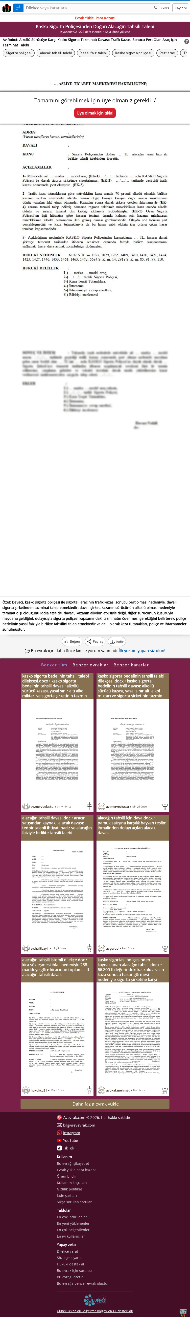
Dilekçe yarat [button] (67, 1251)
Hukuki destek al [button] (70, 1264)
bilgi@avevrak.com (79, 1125)
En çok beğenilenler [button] (73, 1229)
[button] (156, 8)
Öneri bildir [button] (66, 1176)
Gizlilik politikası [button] (70, 1189)
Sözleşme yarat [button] (69, 1257)
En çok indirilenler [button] (72, 1217)
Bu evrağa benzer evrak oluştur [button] (83, 1283)
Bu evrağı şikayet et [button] (73, 1163)
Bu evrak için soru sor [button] (75, 1270)
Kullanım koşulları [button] (72, 1182)
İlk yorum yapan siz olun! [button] (142, 650)
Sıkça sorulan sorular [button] (74, 1202)
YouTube (70, 1140)
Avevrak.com (74, 1117)
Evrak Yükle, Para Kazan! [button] (95, 18)
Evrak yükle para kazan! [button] (76, 1169)
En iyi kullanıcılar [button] (71, 1236)
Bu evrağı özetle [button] (70, 1277)
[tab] (54, 664)
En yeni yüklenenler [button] (73, 1223)
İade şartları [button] (67, 1195)
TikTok (68, 1148)
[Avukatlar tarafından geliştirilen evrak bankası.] (6, 7)
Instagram (71, 1132)
